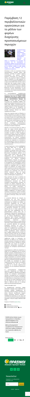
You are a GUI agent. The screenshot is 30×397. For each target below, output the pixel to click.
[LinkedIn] (15, 340)
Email (11, 369)
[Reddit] (17, 340)
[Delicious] (23, 340)
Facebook (14, 369)
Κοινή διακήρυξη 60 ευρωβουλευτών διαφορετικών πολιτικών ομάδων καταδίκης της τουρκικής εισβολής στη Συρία (14, 328)
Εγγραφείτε (21, 384)
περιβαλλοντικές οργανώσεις (12, 306)
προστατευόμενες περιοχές (11, 307)
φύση (21, 307)
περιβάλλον (8, 304)
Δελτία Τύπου (18, 301)
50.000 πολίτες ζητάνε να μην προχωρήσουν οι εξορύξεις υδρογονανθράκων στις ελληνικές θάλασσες (13, 319)
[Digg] (20, 340)
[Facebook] (9, 340)
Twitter (18, 369)
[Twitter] (12, 340)
